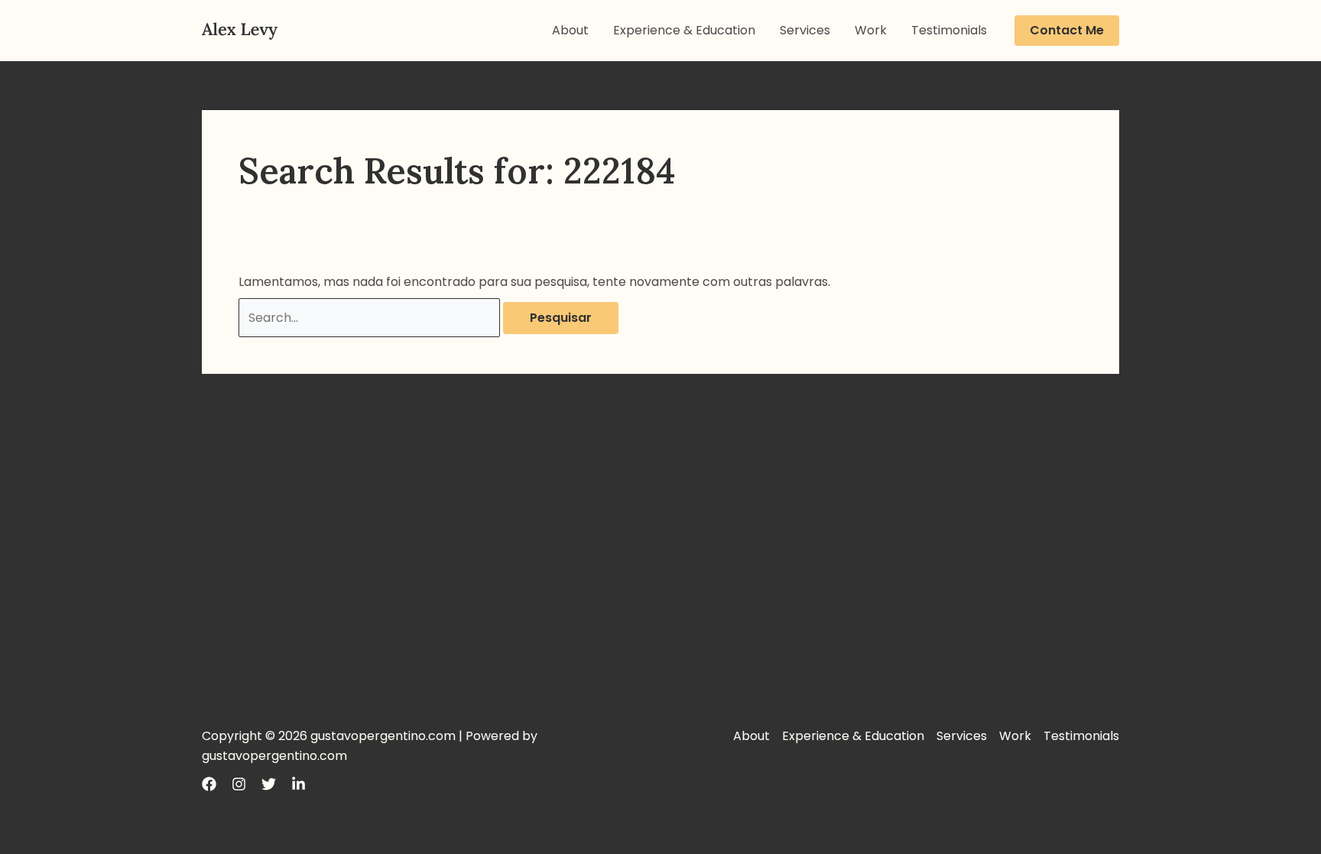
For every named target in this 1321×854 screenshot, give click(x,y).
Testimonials (949, 30)
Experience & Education (684, 30)
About (570, 30)
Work (871, 30)
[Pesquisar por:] (371, 317)
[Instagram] (239, 784)
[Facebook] (209, 784)
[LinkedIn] (298, 784)
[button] (1066, 30)
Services (805, 30)
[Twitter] (268, 784)
